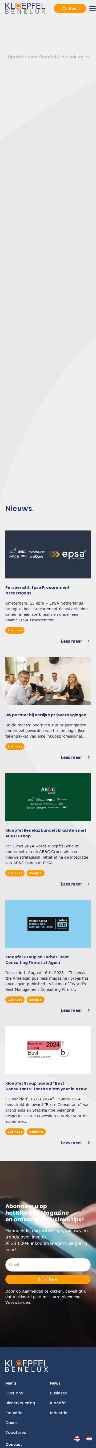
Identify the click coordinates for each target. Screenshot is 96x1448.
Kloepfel (58, 1403)
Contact (70, 8)
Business (58, 1393)
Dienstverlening (20, 1403)
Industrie (13, 1412)
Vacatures (15, 1432)
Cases (11, 1422)
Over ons (14, 1393)
